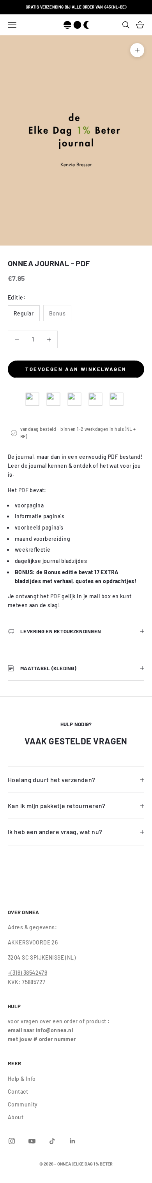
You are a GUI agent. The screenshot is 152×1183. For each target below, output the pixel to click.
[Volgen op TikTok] (52, 1141)
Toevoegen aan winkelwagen (76, 369)
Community (23, 1104)
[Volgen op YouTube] (32, 1141)
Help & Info (22, 1078)
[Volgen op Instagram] (12, 1141)
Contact (18, 1091)
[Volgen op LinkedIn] (72, 1141)
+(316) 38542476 (27, 972)
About (15, 1117)
